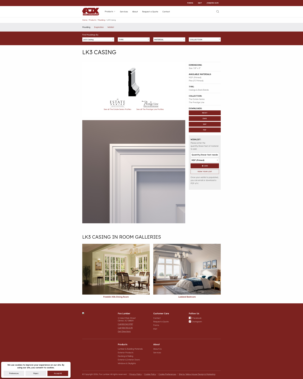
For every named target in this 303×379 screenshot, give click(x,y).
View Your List (205, 171)
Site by (197, 374)
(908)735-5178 (212, 3)
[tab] (110, 11)
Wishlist (110, 27)
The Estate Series (197, 99)
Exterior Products (125, 352)
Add (206, 166)
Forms (190, 3)
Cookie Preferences (167, 374)
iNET (200, 3)
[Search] (217, 11)
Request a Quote (161, 321)
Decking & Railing (125, 356)
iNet (155, 329)
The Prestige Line (196, 102)
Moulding (86, 27)
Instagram (197, 321)
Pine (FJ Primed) (196, 80)
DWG (205, 118)
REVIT (204, 113)
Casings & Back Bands (199, 90)
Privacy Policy (135, 374)
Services (157, 352)
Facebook (196, 318)
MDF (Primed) (195, 77)
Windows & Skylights (127, 363)
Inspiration (99, 27)
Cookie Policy (150, 374)
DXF (205, 124)
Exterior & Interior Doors (129, 359)
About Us (157, 349)
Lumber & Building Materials (130, 349)
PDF (204, 130)
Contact (156, 318)
